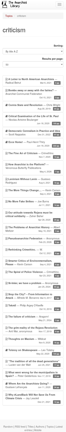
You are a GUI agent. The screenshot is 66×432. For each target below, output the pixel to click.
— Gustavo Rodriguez (32, 180)
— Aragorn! (33, 318)
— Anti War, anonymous (32, 329)
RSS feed (20, 426)
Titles (31, 426)
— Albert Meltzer (32, 228)
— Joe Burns (33, 203)
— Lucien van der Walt (32, 362)
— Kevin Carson (34, 191)
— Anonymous (33, 240)
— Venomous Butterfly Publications (32, 167)
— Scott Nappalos (32, 132)
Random (8, 426)
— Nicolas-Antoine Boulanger (32, 119)
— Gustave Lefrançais (32, 385)
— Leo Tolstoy (33, 351)
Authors (40, 426)
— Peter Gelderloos (32, 374)
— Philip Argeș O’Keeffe (33, 307)
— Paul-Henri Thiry (33, 143)
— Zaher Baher (32, 216)
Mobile (38, 430)
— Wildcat (33, 340)
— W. (33, 251)
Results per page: (52, 58)
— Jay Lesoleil (32, 398)
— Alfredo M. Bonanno (32, 295)
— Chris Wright (34, 106)
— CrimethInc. (33, 154)
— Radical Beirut (32, 80)
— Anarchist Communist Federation (32, 93)
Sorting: (58, 45)
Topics (8, 16)
